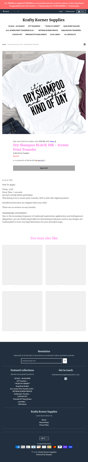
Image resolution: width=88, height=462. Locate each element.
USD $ (15, 11)
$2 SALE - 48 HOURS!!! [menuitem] (16, 26)
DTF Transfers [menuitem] (34, 26)
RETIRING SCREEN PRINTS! (22, 391)
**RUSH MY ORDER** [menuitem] (52, 26)
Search (44, 420)
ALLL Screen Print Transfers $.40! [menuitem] (20, 30)
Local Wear (21, 402)
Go (65, 361)
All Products (22, 404)
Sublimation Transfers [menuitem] (71, 30)
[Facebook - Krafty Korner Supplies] (85, 44)
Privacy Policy (44, 425)
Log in (61, 11)
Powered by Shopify (44, 455)
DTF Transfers (21, 381)
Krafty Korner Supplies (44, 20)
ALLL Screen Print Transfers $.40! (21, 389)
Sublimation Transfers (21, 394)
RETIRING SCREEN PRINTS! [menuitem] (48, 30)
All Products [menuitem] (70, 34)
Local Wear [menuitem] (55, 34)
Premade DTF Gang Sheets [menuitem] (36, 34)
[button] (44, 160)
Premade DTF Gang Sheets (22, 399)
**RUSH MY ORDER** (22, 383)
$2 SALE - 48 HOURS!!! (22, 378)
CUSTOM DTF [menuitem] (17, 34)
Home (4, 44)
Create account (70, 11)
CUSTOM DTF (22, 396)
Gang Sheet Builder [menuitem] (71, 26)
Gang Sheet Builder (22, 386)
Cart (82, 11)
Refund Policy (44, 422)
